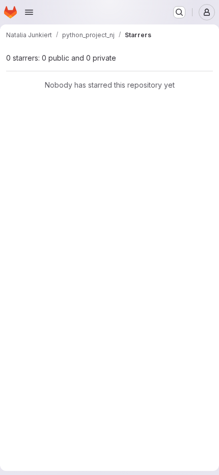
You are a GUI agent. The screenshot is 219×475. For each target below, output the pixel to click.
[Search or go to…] (179, 12)
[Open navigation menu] (29, 12)
